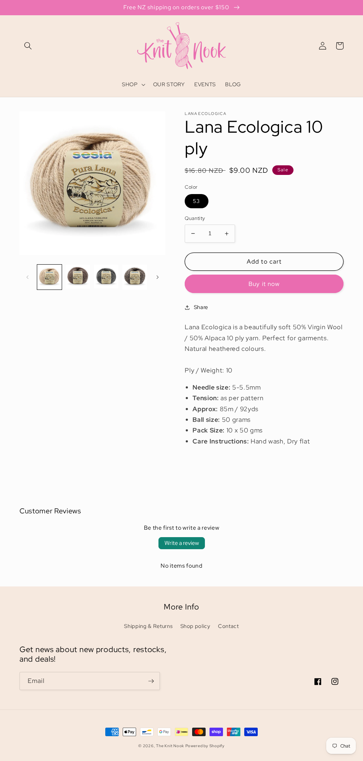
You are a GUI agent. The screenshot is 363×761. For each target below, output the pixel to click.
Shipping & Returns (148, 626)
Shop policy (195, 626)
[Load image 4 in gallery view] (134, 277)
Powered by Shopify (205, 745)
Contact (228, 626)
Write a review (181, 543)
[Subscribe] (151, 681)
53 (196, 201)
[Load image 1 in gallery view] (49, 277)
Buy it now (264, 284)
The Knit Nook (170, 745)
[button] (28, 45)
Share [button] (201, 307)
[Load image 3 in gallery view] (106, 277)
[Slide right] (157, 277)
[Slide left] (27, 277)
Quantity (195, 218)
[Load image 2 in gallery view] (78, 277)
